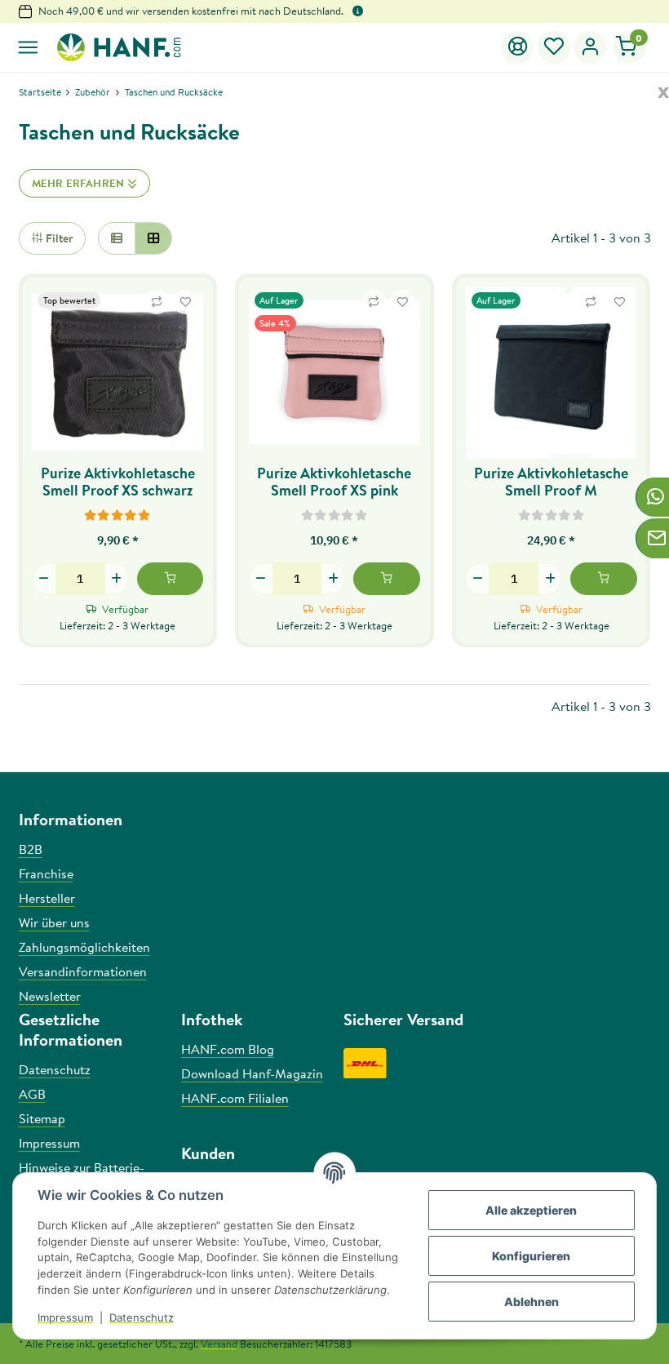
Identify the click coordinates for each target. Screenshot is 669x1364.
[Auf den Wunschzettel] (185, 302)
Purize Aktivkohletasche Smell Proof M (551, 481)
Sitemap (42, 1118)
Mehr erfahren (79, 182)
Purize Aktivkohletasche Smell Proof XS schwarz (118, 481)
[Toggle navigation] (28, 47)
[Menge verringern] (44, 578)
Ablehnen (531, 1301)
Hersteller (47, 898)
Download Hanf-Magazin (252, 1073)
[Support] (517, 47)
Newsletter (50, 996)
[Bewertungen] (118, 514)
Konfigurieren (531, 1256)
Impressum (65, 1317)
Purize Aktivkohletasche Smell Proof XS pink (334, 481)
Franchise (46, 873)
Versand (219, 1343)
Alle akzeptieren (531, 1210)
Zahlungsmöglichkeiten (84, 947)
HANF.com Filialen (235, 1098)
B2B (30, 849)
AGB (32, 1094)
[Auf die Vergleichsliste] (156, 302)
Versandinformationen (83, 971)
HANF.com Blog (227, 1049)
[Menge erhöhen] (116, 578)
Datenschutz (141, 1317)
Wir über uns (54, 922)
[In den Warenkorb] (170, 578)
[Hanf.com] (117, 47)
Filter (58, 238)
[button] (554, 47)
